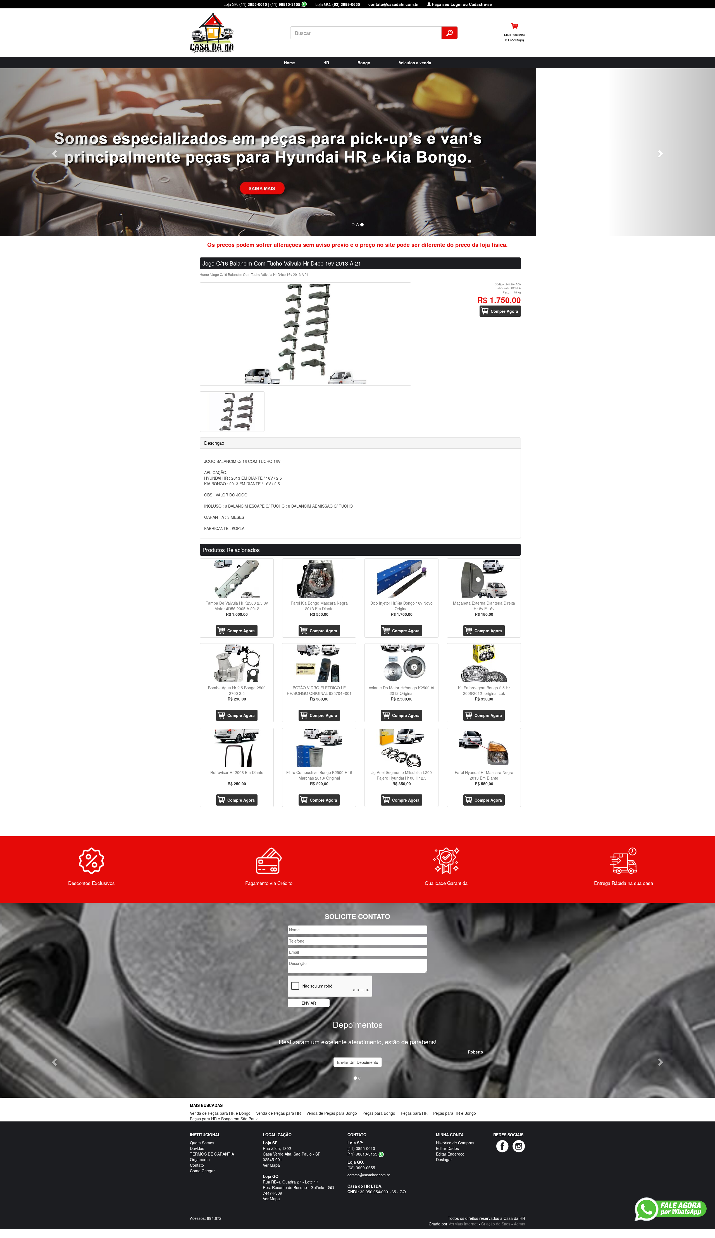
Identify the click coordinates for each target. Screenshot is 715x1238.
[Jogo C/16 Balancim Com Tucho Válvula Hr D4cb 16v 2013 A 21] (305, 334)
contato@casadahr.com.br (393, 4)
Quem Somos (202, 1142)
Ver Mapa (271, 1165)
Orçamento (200, 1159)
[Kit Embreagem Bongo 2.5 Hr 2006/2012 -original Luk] (483, 663)
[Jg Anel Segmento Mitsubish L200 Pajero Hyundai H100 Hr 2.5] (401, 748)
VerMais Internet (463, 1224)
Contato (197, 1165)
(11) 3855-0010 (253, 4)
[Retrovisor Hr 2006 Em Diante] (236, 748)
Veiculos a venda (415, 62)
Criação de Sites (495, 1224)
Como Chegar (202, 1170)
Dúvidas (197, 1148)
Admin (519, 1224)
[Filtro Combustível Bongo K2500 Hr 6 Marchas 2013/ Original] (319, 748)
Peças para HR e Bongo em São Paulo (224, 1118)
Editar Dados (447, 1148)
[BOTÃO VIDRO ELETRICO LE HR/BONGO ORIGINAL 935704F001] (319, 663)
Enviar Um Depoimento (357, 1062)
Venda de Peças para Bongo (331, 1113)
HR (326, 62)
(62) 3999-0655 (346, 4)
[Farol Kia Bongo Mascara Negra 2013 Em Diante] (319, 579)
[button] (53, 152)
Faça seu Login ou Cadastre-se (461, 4)
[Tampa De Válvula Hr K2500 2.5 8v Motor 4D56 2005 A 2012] (236, 579)
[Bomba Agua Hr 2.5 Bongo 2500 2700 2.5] (236, 663)
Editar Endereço (450, 1154)
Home (289, 62)
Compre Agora (504, 311)
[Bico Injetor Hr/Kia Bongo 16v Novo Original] (401, 579)
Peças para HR (414, 1113)
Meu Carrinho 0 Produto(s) (514, 37)
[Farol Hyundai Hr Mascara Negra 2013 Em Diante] (483, 748)
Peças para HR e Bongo (454, 1113)
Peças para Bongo (379, 1113)
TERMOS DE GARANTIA (212, 1154)
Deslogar (444, 1159)
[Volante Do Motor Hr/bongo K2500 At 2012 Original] (401, 663)
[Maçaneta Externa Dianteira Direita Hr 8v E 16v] (483, 579)
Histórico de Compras (455, 1142)
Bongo (364, 62)
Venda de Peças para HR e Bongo (220, 1113)
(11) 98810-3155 (285, 4)
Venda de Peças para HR (278, 1113)
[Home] (217, 32)
